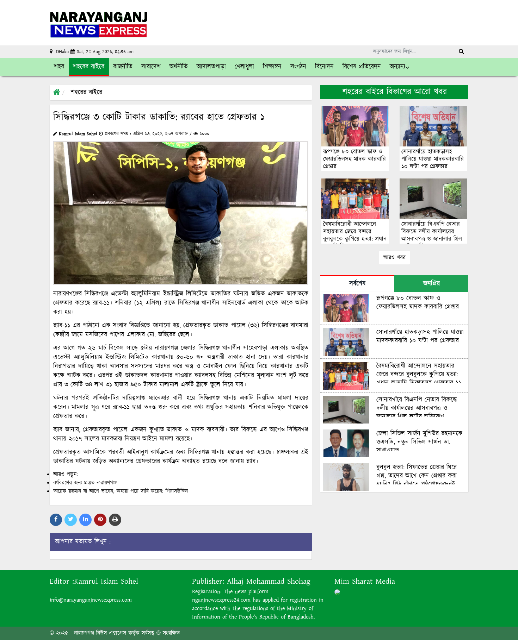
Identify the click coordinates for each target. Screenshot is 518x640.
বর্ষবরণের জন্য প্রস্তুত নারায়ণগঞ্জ (85, 483)
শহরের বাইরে (86, 92)
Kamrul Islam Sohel (106, 581)
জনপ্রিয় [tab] (431, 283)
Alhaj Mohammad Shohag (268, 581)
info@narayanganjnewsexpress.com (91, 600)
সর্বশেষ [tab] (357, 283)
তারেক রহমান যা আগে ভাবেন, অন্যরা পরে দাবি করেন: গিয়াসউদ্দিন (120, 491)
